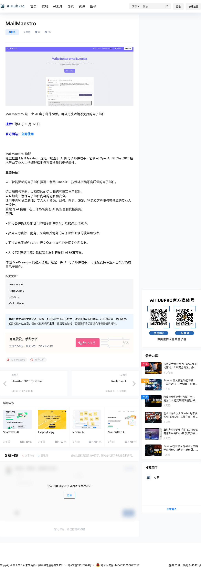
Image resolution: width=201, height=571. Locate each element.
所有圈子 (171, 509)
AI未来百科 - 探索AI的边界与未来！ (43, 565)
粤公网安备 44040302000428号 (120, 565)
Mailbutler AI (17, 303)
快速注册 (193, 6)
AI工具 (57, 6)
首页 (33, 6)
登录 (178, 6)
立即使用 (27, 134)
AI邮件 (12, 32)
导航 (70, 6)
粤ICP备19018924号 (79, 565)
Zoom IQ (14, 297)
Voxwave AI (16, 284)
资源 (82, 6)
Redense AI (119, 381)
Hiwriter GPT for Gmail (27, 381)
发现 (45, 6)
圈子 (93, 6)
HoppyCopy (16, 290)
